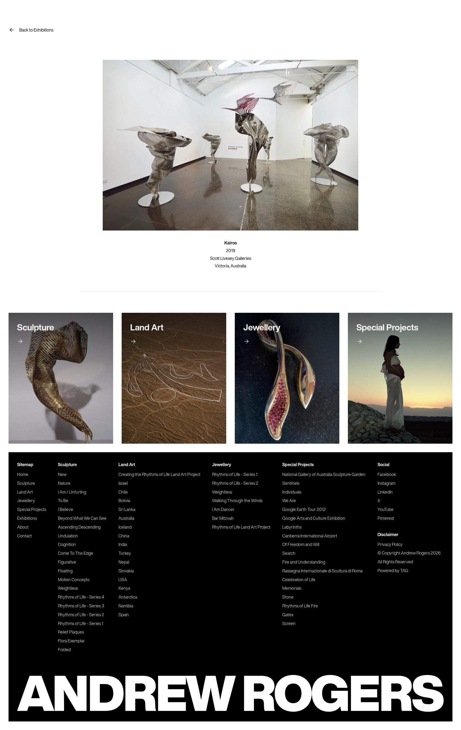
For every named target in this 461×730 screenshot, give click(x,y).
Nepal (123, 562)
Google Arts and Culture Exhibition (313, 518)
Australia (126, 518)
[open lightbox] (230, 145)
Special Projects (31, 509)
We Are (289, 500)
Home (22, 474)
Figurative (67, 562)
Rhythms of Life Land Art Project (241, 527)
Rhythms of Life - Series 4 (81, 597)
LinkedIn (385, 492)
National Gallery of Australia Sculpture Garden (323, 474)
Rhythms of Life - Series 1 (80, 623)
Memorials (291, 588)
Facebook (386, 474)
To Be (63, 500)
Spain (123, 614)
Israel (123, 483)
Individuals (291, 492)
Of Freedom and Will (300, 544)
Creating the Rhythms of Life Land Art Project (159, 474)
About (23, 527)
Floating (65, 571)
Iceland (125, 527)
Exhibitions (27, 518)
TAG (404, 570)
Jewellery (26, 500)
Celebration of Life (298, 579)
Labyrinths (291, 527)
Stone (287, 597)
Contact (24, 536)
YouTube (385, 509)
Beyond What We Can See (82, 518)
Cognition (67, 544)
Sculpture (26, 483)
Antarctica (127, 597)
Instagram (386, 483)
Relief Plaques (71, 632)
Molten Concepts (73, 579)
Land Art (25, 492)
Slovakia (126, 571)
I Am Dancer (223, 509)
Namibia (125, 606)
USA (122, 579)
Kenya (124, 588)
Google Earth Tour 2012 (304, 509)
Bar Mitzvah (223, 518)
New (62, 474)
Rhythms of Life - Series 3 (81, 606)
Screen (289, 623)
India (122, 544)
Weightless (68, 588)
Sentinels (290, 483)
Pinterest (385, 518)
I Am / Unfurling (72, 492)
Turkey (124, 553)
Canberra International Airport (309, 536)
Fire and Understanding (303, 562)
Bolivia (124, 500)
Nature (64, 483)
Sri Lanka (126, 509)
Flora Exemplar (71, 641)
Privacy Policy (390, 544)
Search (288, 553)
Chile (123, 492)
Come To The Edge (75, 553)
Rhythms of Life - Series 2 (81, 614)
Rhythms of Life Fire (300, 606)
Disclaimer (387, 534)
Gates (287, 614)
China (123, 536)
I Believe (65, 509)
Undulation (68, 536)
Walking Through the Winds (237, 500)
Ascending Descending (79, 527)
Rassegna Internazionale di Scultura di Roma (322, 571)
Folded (64, 649)
